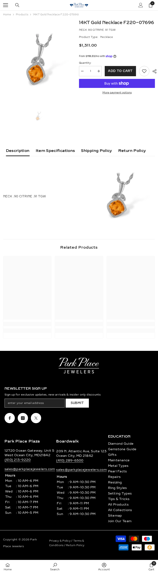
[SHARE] (153, 71)
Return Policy (132, 150)
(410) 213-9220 (18, 460)
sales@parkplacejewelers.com (30, 469)
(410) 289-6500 (69, 460)
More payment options (117, 92)
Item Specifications (55, 150)
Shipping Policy (96, 150)
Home (7, 14)
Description (18, 150)
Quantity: (85, 62)
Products (22, 14)
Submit (77, 403)
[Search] (17, 5)
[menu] (5, 5)
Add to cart (120, 71)
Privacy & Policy (60, 540)
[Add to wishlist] (144, 71)
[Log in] (140, 5)
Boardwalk (67, 441)
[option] (38, 60)
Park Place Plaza (22, 441)
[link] (27, 324)
